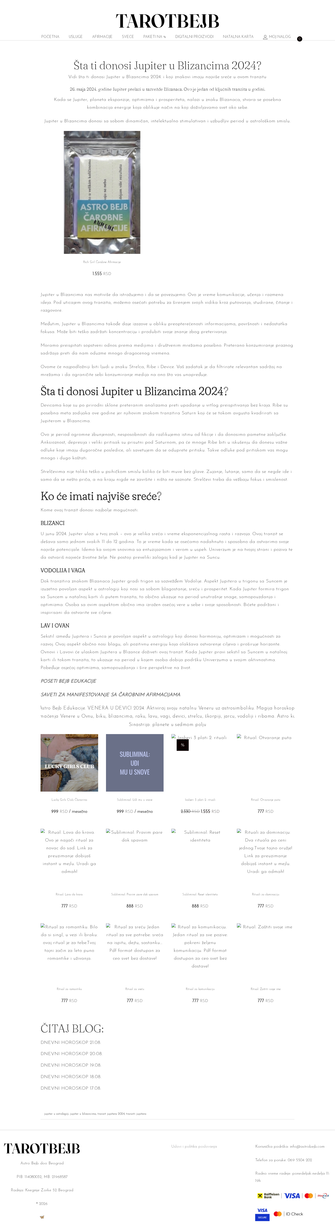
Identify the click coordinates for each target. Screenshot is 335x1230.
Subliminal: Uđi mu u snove (134, 800)
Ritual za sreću (134, 989)
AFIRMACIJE (102, 37)
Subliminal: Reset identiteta (200, 894)
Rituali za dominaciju (265, 894)
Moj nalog (280, 37)
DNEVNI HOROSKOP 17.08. (71, 1088)
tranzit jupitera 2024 (111, 1113)
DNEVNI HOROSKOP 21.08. (71, 1042)
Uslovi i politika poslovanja (194, 1147)
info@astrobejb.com (307, 1147)
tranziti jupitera (136, 1113)
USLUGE (76, 37)
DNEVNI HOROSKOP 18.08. (71, 1077)
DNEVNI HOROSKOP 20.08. (72, 1054)
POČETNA (50, 37)
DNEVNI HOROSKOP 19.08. (71, 1065)
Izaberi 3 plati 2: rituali (200, 800)
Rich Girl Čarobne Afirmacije (102, 262)
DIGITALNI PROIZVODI (194, 37)
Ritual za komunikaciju (200, 989)
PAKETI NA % (154, 37)
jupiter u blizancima (83, 1113)
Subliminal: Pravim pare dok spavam (134, 894)
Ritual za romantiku (69, 989)
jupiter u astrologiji (56, 1113)
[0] (297, 37)
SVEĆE (128, 37)
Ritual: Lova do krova (69, 894)
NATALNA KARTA (238, 37)
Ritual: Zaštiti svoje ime (266, 989)
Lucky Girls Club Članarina (69, 800)
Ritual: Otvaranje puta (265, 800)
